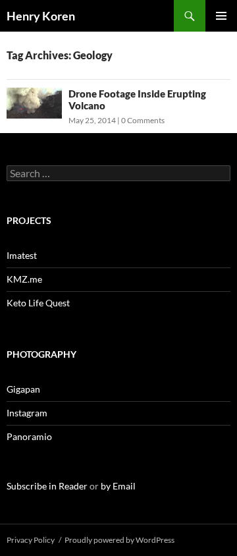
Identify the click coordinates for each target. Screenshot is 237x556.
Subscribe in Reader (47, 485)
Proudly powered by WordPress (119, 540)
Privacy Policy (31, 540)
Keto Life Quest (38, 302)
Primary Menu (221, 16)
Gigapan (23, 389)
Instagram (27, 412)
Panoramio (29, 436)
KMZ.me (24, 279)
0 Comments (143, 120)
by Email (118, 485)
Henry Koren (41, 16)
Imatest (22, 255)
